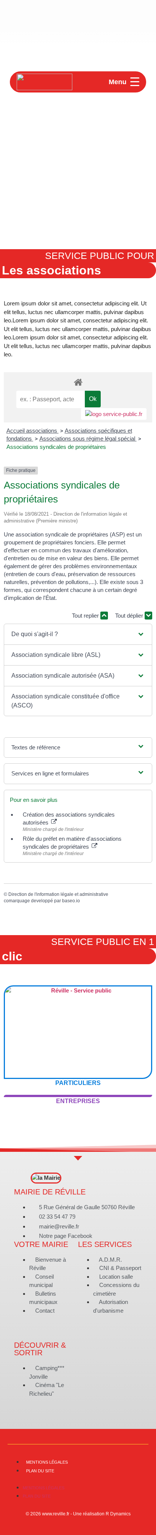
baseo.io (71, 900)
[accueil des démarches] (78, 382)
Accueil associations (32, 430)
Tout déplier (130, 615)
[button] (78, 634)
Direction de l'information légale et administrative (58, 894)
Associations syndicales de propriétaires (56, 447)
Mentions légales (47, 1462)
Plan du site (40, 1471)
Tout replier (86, 615)
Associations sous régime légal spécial (88, 438)
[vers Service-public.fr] (114, 414)
